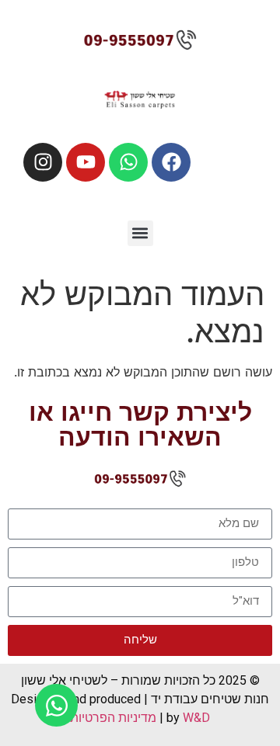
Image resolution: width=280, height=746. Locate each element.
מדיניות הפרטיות (113, 717)
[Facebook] (171, 162)
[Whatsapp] (128, 162)
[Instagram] (42, 162)
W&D (195, 717)
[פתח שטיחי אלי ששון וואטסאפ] (56, 705)
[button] (140, 233)
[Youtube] (85, 162)
